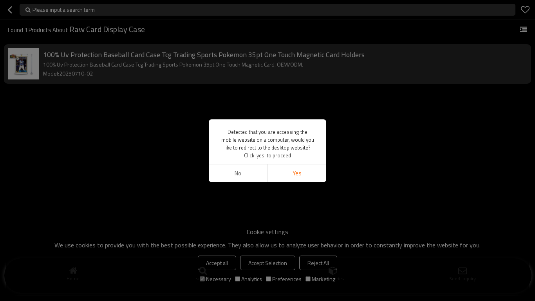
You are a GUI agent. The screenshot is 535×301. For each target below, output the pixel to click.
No (238, 173)
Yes (297, 173)
